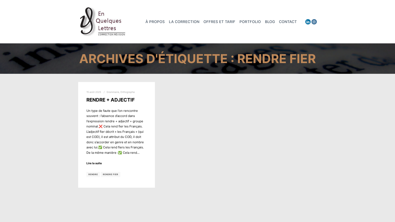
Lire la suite (94, 163)
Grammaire (113, 92)
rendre (93, 174)
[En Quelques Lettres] (102, 21)
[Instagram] (314, 21)
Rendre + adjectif (110, 100)
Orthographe (127, 92)
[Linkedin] (308, 21)
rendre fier (110, 174)
